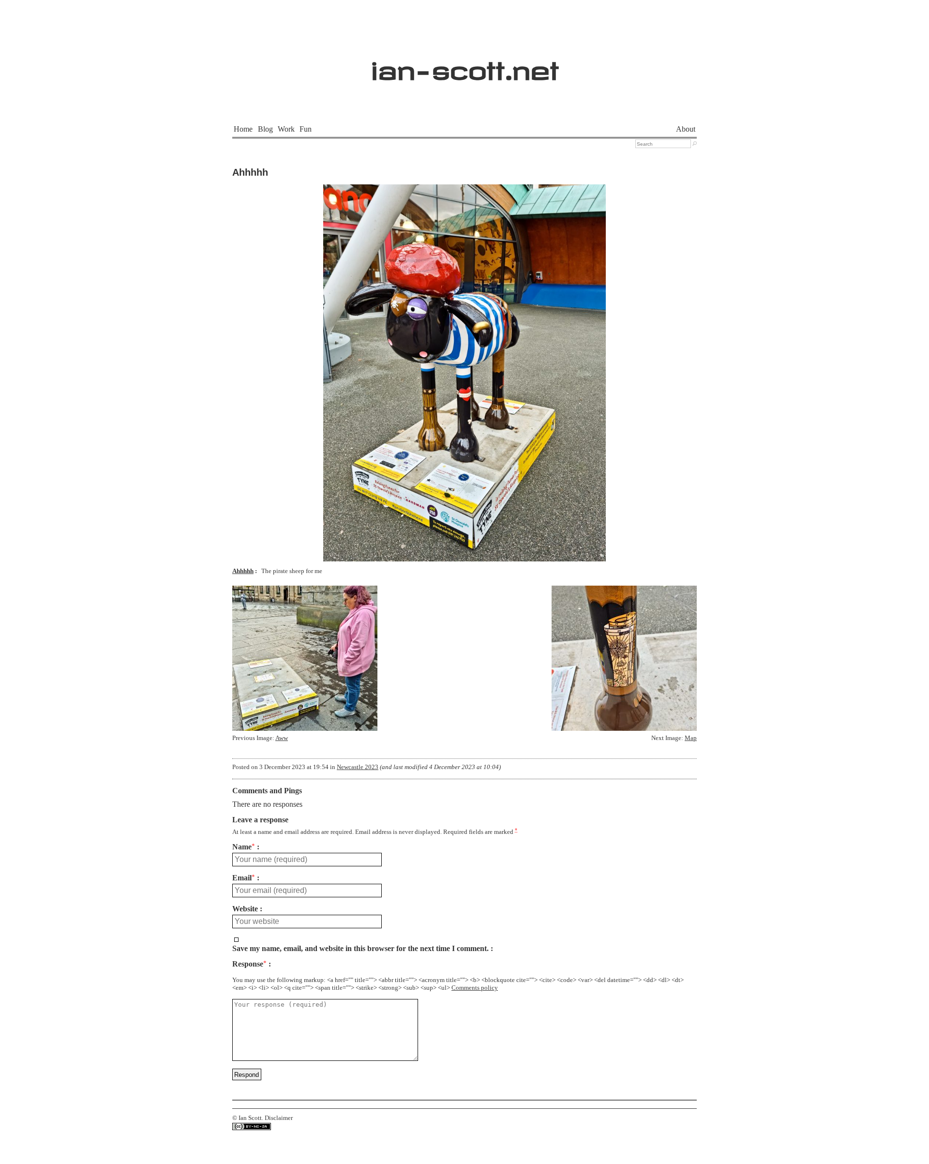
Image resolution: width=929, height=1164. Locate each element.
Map (691, 738)
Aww (281, 738)
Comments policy (474, 987)
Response (249, 964)
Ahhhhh (250, 172)
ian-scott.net (465, 66)
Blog (265, 129)
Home (243, 129)
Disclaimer (279, 1118)
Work (286, 129)
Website (245, 909)
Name (243, 847)
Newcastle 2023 (357, 767)
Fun (306, 129)
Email (243, 878)
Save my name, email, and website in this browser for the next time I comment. (360, 948)
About (685, 129)
